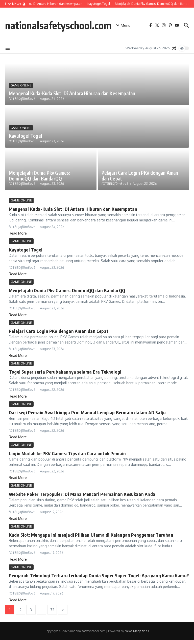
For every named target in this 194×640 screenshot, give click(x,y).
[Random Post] (174, 48)
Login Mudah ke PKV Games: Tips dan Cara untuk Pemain (67, 453)
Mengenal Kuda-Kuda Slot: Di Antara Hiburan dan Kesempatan (72, 93)
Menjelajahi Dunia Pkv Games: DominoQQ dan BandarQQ (39, 175)
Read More (18, 233)
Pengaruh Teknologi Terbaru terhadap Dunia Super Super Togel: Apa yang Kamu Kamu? (99, 575)
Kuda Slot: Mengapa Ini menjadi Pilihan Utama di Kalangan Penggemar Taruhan (91, 535)
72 (52, 610)
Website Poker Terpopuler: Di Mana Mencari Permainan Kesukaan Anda (82, 494)
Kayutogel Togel (25, 136)
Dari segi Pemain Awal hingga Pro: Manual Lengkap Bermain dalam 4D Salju (87, 412)
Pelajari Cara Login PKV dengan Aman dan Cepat (140, 175)
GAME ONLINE (21, 85)
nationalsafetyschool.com (58, 25)
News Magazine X (137, 631)
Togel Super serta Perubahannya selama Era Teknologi (65, 372)
